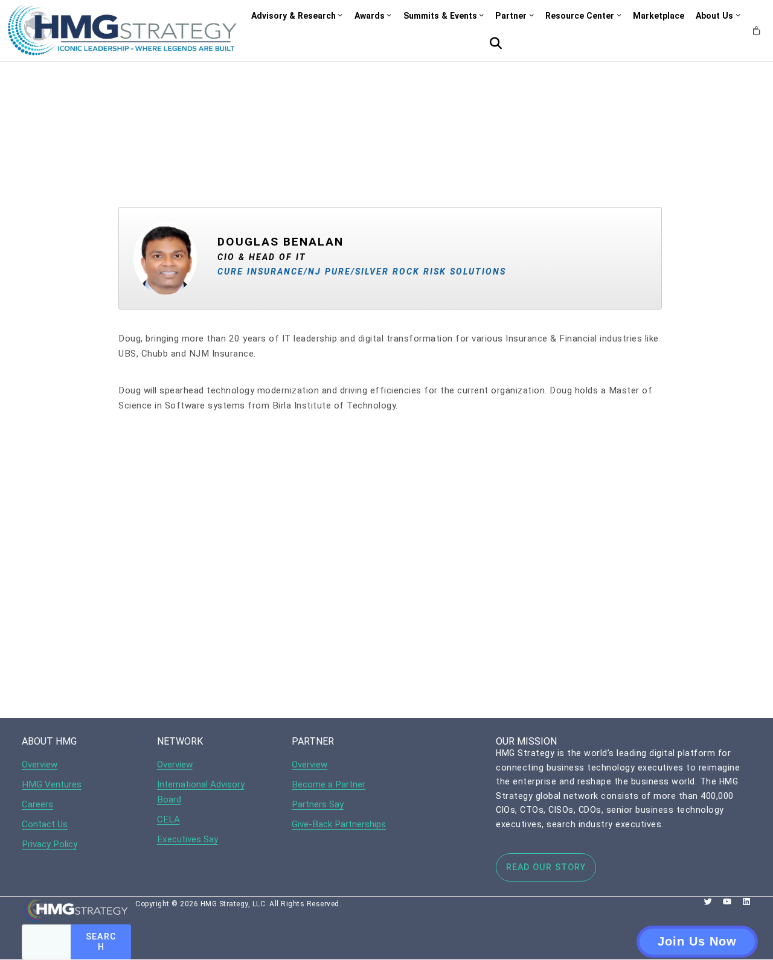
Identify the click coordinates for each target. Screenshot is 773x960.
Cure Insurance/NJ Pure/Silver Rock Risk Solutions (361, 271)
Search (101, 942)
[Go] (496, 43)
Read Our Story (546, 867)
